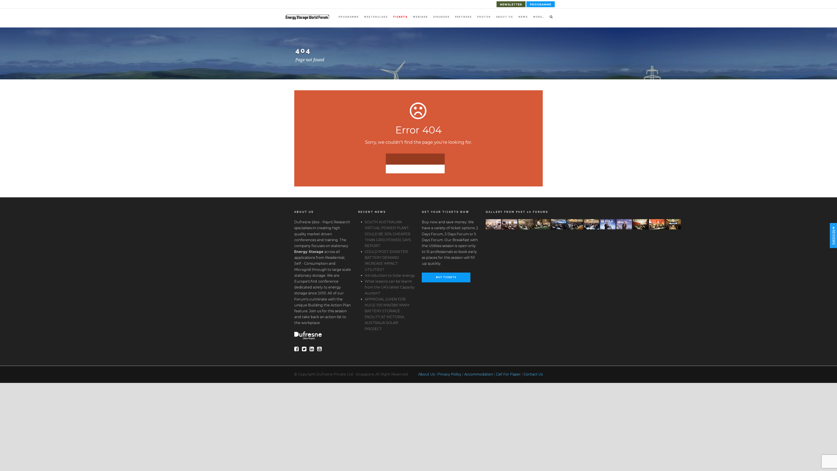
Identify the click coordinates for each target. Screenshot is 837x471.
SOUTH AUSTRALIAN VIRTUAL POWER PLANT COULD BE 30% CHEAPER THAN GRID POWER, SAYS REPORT (388, 234)
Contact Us (533, 374)
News (523, 16)
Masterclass (376, 16)
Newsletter (511, 4)
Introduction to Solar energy (390, 275)
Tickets (400, 16)
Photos (484, 16)
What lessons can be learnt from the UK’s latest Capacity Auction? (390, 287)
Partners (463, 16)
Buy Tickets (446, 277)
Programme (540, 4)
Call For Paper (508, 374)
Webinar (420, 16)
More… (538, 16)
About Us (504, 16)
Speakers (441, 16)
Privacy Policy (449, 374)
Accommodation (478, 374)
